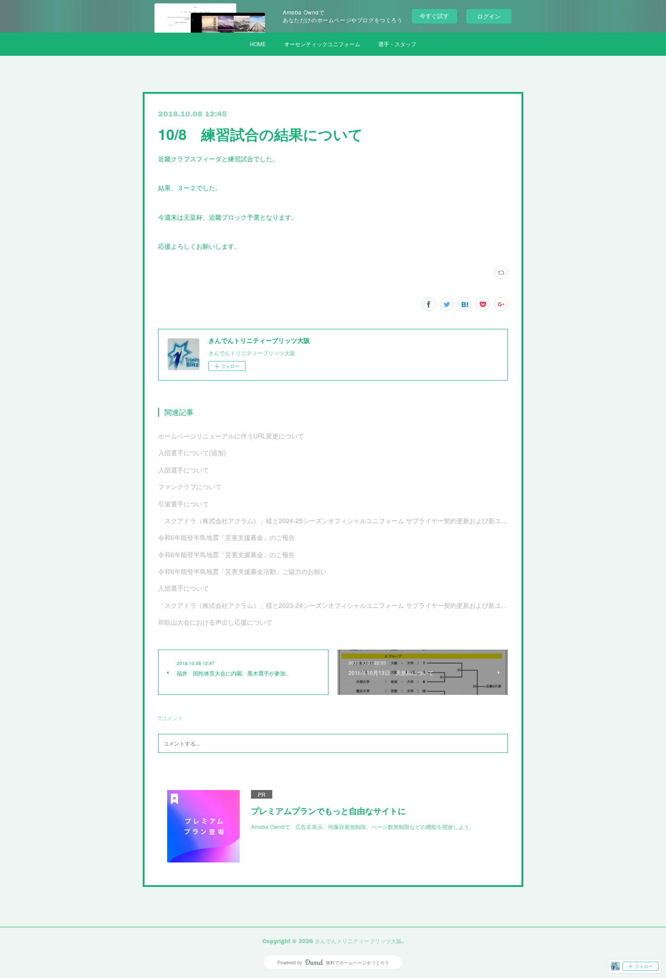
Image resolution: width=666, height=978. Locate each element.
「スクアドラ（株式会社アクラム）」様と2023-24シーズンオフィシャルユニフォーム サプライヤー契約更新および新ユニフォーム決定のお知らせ (333, 605)
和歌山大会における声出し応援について (215, 621)
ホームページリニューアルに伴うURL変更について (231, 435)
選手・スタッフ (397, 44)
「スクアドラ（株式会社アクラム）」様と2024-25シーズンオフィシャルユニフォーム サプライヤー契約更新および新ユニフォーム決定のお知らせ (333, 520)
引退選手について (183, 503)
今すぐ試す (434, 15)
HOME (258, 44)
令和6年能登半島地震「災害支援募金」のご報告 (226, 537)
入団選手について (183, 469)
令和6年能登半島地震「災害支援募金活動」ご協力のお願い (242, 571)
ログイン (489, 16)
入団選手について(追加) (192, 452)
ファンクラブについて (190, 486)
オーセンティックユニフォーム (322, 44)
